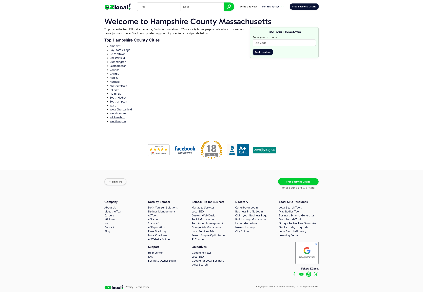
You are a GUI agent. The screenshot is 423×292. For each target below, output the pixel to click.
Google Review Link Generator (298, 223)
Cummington (118, 62)
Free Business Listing (298, 181)
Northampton (118, 85)
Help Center (155, 252)
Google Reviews (202, 252)
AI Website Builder (159, 239)
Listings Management (161, 211)
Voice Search (200, 264)
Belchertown (118, 54)
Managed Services (203, 207)
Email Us (117, 181)
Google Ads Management (208, 227)
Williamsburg (118, 117)
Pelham (114, 89)
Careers (109, 215)
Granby (114, 74)
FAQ (150, 256)
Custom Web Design (204, 215)
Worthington (118, 121)
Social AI (153, 223)
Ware (113, 105)
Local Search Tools (290, 207)
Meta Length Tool (290, 219)
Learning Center (289, 235)
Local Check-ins (157, 235)
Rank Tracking (157, 231)
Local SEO (198, 211)
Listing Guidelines (246, 223)
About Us (110, 207)
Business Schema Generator (296, 215)
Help (107, 223)
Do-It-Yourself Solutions (163, 207)
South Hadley (118, 97)
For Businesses (270, 6)
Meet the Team (113, 211)
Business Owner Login (162, 260)
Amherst (115, 46)
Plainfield (115, 93)
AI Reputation (156, 227)
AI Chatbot (198, 239)
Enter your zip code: (265, 37)
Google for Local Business (208, 260)
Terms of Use (142, 287)
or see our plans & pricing (298, 187)
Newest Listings (245, 227)
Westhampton (119, 113)
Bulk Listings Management (252, 219)
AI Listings (154, 219)
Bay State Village (120, 50)
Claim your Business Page (251, 215)
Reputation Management (207, 223)
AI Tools (153, 215)
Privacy (129, 287)
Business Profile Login (249, 211)
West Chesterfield (121, 109)
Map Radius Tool (289, 211)
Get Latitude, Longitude (293, 227)
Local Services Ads (203, 231)
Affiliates (109, 219)
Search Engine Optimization (209, 235)
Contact (109, 227)
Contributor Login (246, 207)
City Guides (242, 231)
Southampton (118, 101)
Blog (107, 231)
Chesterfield (117, 58)
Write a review (248, 6)
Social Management (204, 219)
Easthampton (118, 66)
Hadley (114, 78)
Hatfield (115, 81)
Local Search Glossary (292, 231)
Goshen (114, 70)
